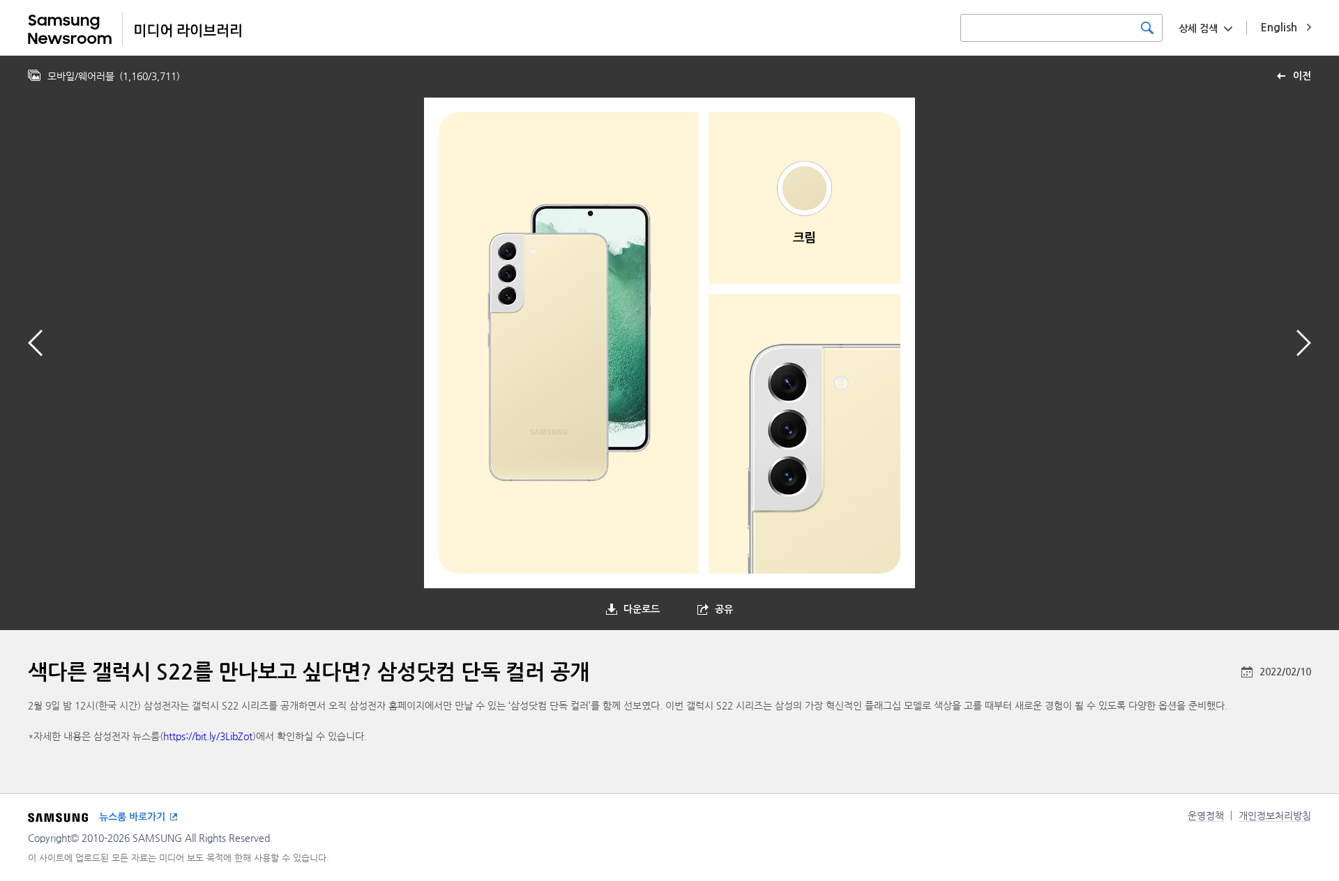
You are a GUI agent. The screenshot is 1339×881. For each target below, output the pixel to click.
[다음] (1303, 343)
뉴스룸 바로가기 (132, 817)
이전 (1302, 76)
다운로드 (641, 609)
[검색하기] (1147, 27)
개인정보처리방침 (1275, 815)
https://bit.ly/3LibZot (207, 736)
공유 (724, 609)
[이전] (35, 343)
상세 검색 (1198, 28)
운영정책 (1206, 815)
